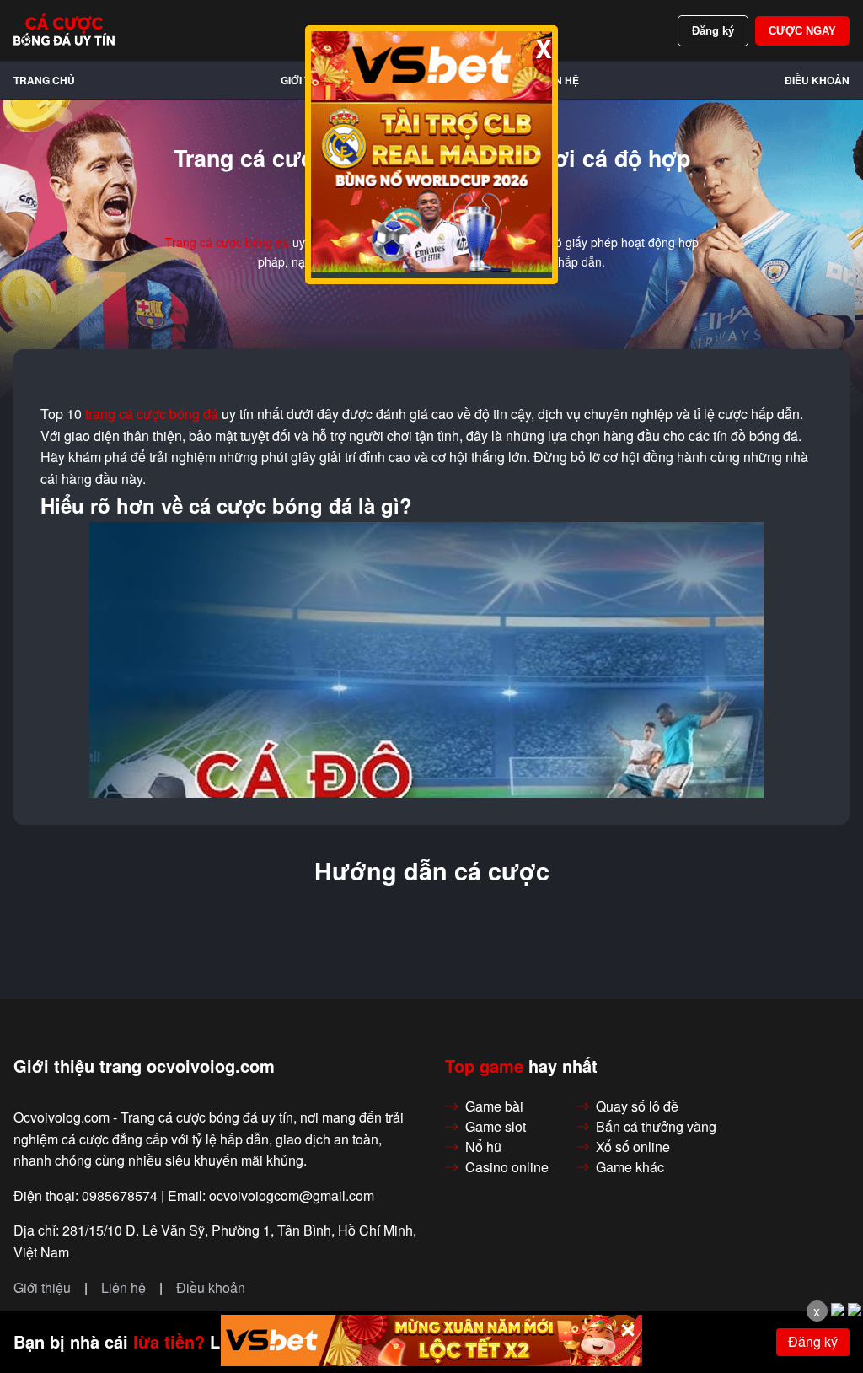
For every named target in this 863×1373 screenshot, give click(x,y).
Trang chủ (44, 80)
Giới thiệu (42, 1288)
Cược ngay (802, 30)
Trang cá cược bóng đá (227, 242)
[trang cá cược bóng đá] (64, 30)
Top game (484, 1066)
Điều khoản (817, 80)
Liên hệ (559, 80)
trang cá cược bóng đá (151, 414)
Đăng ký (713, 30)
